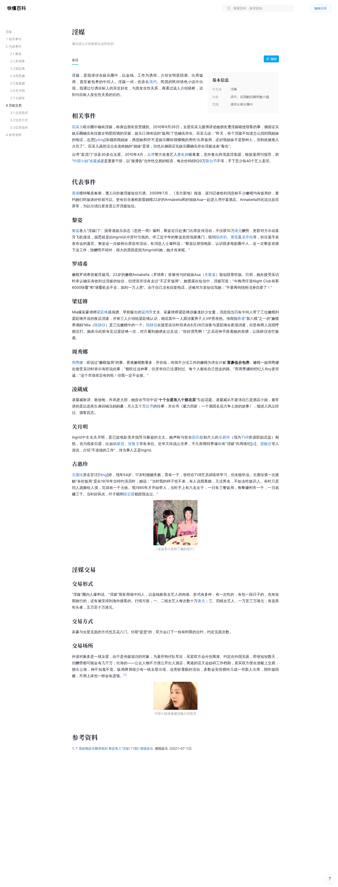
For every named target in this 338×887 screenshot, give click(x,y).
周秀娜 (77, 362)
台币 (149, 406)
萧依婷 (183, 154)
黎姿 (75, 230)
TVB (245, 437)
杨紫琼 (118, 443)
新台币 (211, 161)
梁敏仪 (266, 443)
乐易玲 (224, 437)
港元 (238, 230)
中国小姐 (80, 161)
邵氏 (196, 437)
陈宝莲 (129, 494)
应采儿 (77, 126)
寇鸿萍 (147, 312)
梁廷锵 (102, 312)
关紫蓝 (210, 274)
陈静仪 (99, 325)
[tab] (75, 60)
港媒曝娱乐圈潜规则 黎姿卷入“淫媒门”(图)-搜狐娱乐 (116, 748)
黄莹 (234, 237)
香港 (75, 193)
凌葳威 (94, 161)
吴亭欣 (247, 237)
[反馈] (329, 878)
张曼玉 (133, 443)
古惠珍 (77, 474)
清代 (153, 81)
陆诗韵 (221, 237)
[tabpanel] (175, 392)
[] (100, 139)
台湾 (151, 154)
